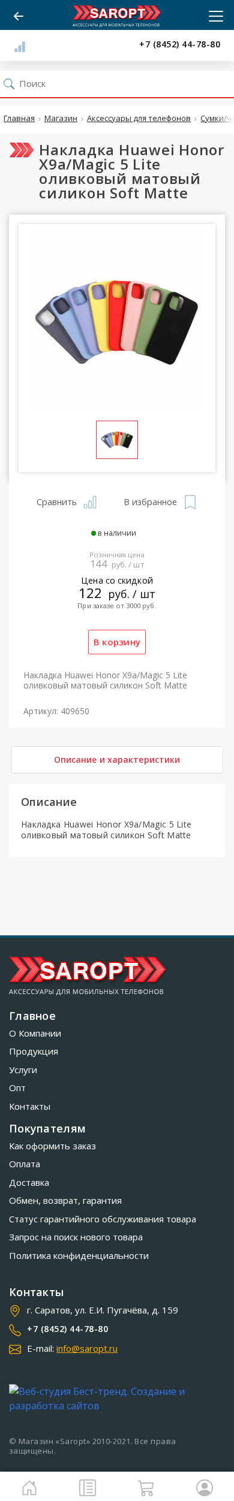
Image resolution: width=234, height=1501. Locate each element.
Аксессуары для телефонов (139, 118)
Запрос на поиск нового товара (76, 1237)
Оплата (24, 1164)
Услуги (23, 1070)
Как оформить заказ (52, 1146)
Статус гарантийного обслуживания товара (102, 1219)
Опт (17, 1088)
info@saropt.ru (87, 1348)
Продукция (33, 1051)
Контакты (29, 1106)
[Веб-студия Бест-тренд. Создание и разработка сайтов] (117, 1398)
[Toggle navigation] (212, 16)
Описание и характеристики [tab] (117, 759)
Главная (19, 118)
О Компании (35, 1033)
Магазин (60, 118)
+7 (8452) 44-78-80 (179, 45)
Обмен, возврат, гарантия (65, 1200)
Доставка (29, 1182)
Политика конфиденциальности (79, 1255)
